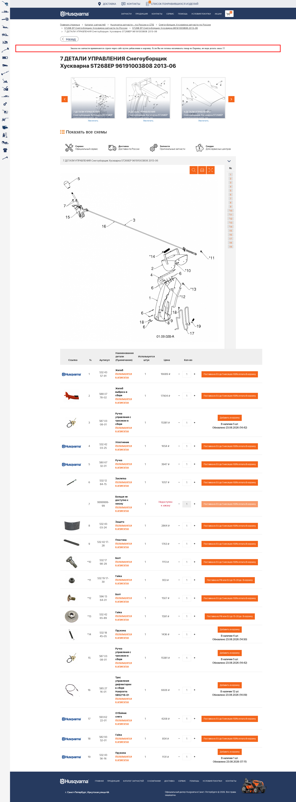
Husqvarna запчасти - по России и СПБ (132, 24)
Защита (119, 522)
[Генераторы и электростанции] (5, 112)
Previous (65, 99)
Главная (99, 781)
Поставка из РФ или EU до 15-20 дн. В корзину (230, 580)
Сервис (170, 13)
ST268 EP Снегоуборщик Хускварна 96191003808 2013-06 (165, 28)
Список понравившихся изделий (173, 3)
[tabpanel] (92, 99)
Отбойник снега (121, 715)
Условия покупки (201, 13)
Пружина (120, 631)
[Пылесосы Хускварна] (5, 135)
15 (230, 230)
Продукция (142, 13)
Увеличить (93, 120)
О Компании (154, 781)
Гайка (118, 576)
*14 (230, 226)
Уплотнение (122, 442)
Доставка (109, 4)
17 (230, 238)
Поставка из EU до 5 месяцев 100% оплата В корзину (230, 374)
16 (230, 234)
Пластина (121, 540)
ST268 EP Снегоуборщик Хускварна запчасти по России (95, 28)
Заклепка (120, 478)
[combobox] (148, 160)
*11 (230, 214)
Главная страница (70, 24)
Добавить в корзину (230, 417)
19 (230, 246)
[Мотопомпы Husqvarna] (5, 127)
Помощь (182, 13)
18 (230, 242)
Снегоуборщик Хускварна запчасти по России (185, 24)
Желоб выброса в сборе (121, 392)
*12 (230, 218)
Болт (118, 558)
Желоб (119, 370)
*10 (230, 210)
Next (231, 99)
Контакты (133, 4)
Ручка (118, 460)
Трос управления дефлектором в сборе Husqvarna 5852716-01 (123, 686)
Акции (218, 13)
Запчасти (126, 13)
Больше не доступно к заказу (121, 500)
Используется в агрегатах (123, 375)
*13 (230, 222)
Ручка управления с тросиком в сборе (123, 419)
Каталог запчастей (95, 24)
